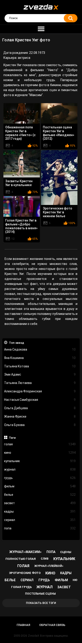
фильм (40, 486)
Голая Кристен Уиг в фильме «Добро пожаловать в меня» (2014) (21, 226)
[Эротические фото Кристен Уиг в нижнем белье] (59, 177)
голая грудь (21, 587)
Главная (23, 625)
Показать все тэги (41, 603)
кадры (40, 511)
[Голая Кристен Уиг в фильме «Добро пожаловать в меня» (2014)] (21, 206)
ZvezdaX (33, 635)
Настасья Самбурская (40, 399)
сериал (40, 520)
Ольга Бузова (40, 425)
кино (40, 452)
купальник (40, 461)
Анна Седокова (40, 349)
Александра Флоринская (40, 391)
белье (40, 494)
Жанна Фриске (40, 416)
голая (40, 444)
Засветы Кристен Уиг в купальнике (19, 183)
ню (75, 580)
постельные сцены (40, 593)
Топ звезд (16, 342)
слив (45, 558)
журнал (40, 469)
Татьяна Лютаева (40, 383)
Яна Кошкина (40, 358)
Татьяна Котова (40, 366)
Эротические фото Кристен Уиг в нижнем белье (57, 212)
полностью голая (20, 559)
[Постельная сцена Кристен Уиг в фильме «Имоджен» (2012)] (59, 113)
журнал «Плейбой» (48, 566)
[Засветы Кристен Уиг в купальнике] (21, 163)
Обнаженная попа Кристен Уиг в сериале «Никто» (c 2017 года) (20, 132)
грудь (40, 478)
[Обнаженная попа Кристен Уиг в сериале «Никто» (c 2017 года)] (21, 113)
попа (40, 528)
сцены (65, 552)
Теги (12, 437)
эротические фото (25, 573)
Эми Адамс (40, 374)
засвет (40, 503)
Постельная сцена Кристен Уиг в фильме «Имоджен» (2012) (58, 132)
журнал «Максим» (25, 552)
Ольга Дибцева (40, 408)
